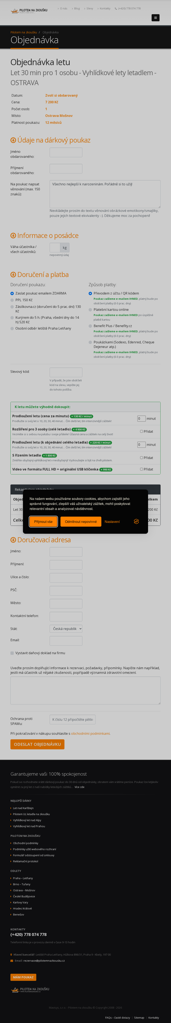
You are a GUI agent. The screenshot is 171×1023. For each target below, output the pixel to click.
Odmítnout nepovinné (81, 521)
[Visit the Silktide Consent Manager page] (136, 522)
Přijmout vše (43, 521)
